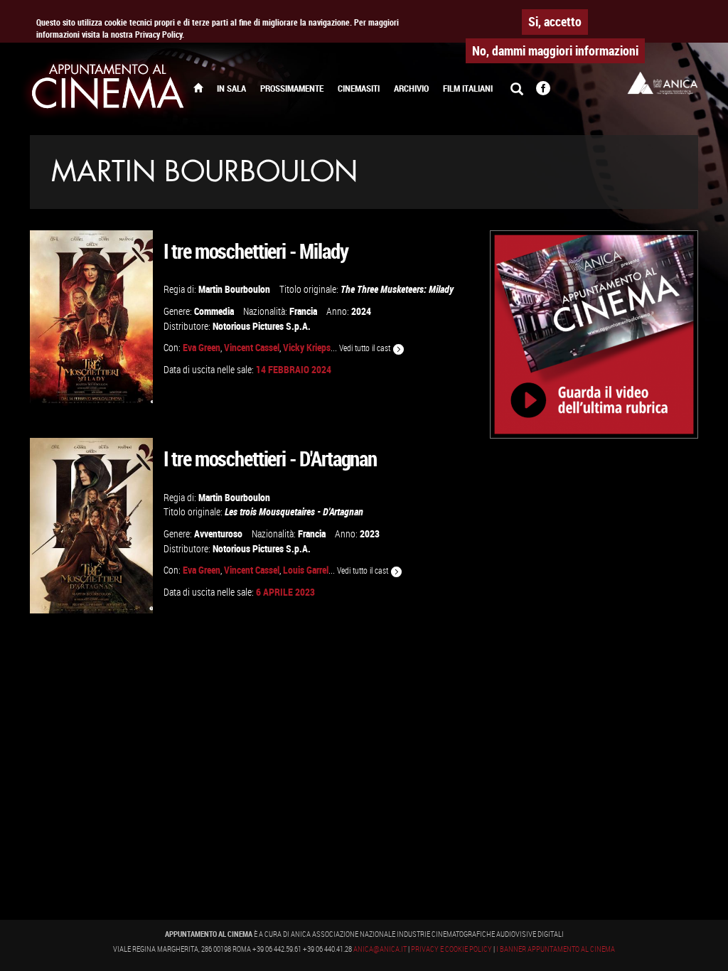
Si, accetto (555, 21)
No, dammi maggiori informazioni (555, 50)
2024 (361, 311)
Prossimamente (291, 88)
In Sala (231, 88)
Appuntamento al (108, 89)
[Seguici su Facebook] (543, 90)
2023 (370, 533)
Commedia (214, 311)
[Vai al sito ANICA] (662, 83)
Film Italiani (468, 88)
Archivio (411, 88)
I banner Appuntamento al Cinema (555, 949)
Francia (303, 311)
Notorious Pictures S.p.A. (262, 326)
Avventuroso (218, 533)
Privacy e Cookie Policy (451, 949)
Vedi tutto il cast (365, 348)
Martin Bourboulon (234, 289)
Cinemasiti (359, 88)
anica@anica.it (380, 949)
